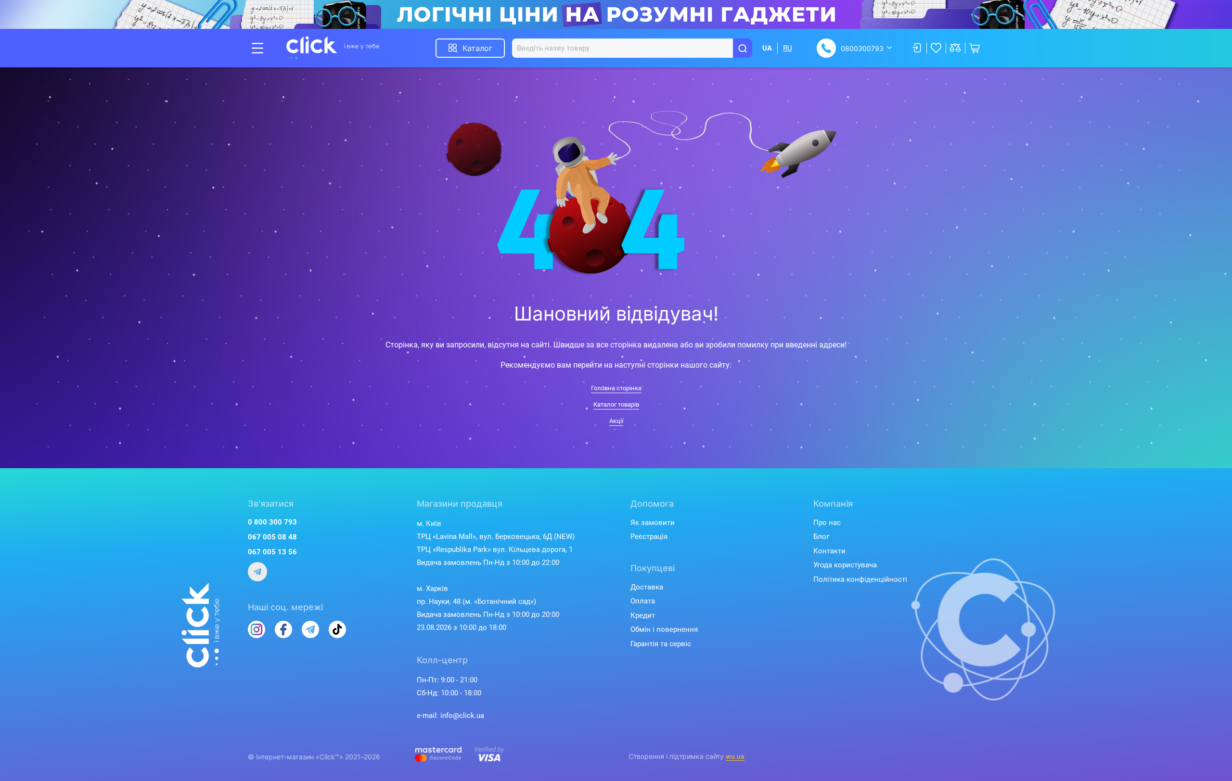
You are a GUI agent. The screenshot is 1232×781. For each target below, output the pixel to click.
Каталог (477, 48)
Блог (821, 536)
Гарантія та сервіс (660, 644)
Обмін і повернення (664, 629)
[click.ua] (333, 48)
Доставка (646, 587)
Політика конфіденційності (860, 579)
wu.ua (735, 756)
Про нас (827, 522)
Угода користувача (845, 565)
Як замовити (652, 522)
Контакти (829, 551)
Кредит (642, 615)
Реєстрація (648, 536)
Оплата (642, 601)
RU (787, 48)
